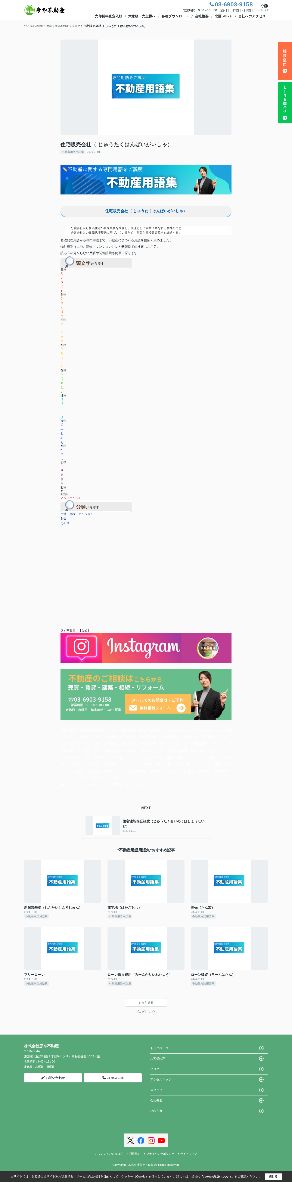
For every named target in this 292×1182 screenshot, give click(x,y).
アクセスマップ (160, 1079)
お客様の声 (157, 1058)
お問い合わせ (55, 1077)
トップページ (159, 1048)
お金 (63, 518)
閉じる (273, 1176)
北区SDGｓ (223, 16)
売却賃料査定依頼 (108, 16)
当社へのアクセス (252, 16)
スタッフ (156, 1090)
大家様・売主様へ (142, 16)
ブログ (154, 1069)
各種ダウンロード (175, 16)
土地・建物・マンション (76, 514)
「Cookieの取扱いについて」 (217, 1176)
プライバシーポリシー (160, 1153)
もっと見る (146, 1002)
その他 (64, 523)
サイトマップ (188, 1153)
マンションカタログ (110, 1153)
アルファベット (70, 497)
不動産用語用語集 (73, 151)
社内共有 (156, 1111)
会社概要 (202, 16)
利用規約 (134, 1153)
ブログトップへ (146, 1011)
